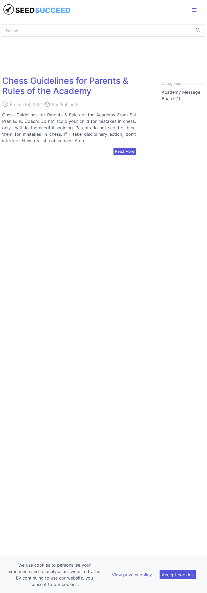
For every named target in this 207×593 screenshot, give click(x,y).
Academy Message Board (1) (181, 95)
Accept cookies (178, 574)
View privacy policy (132, 574)
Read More (124, 151)
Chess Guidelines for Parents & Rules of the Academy (65, 85)
